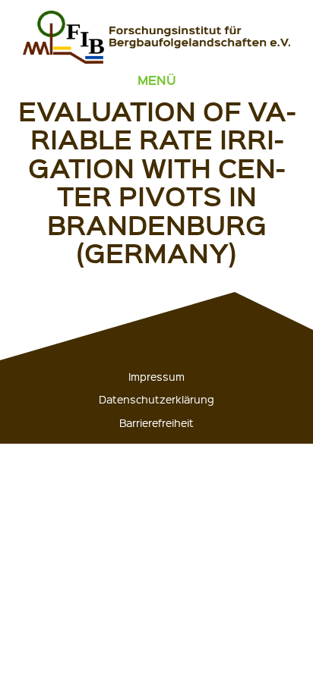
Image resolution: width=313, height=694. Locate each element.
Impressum (156, 376)
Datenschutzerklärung (156, 399)
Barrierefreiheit (156, 422)
